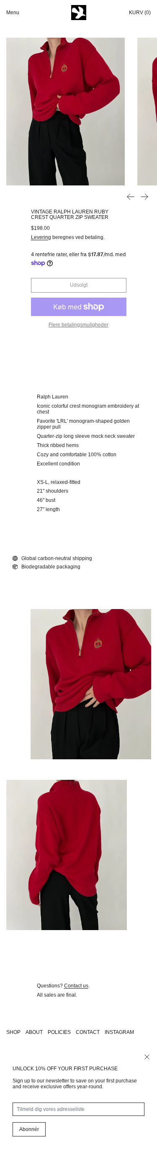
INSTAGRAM (119, 1032)
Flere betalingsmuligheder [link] (78, 325)
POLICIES (59, 1032)
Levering (41, 237)
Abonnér (29, 1129)
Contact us (76, 986)
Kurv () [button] (140, 12)
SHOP (13, 1032)
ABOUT (34, 1032)
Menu (12, 12)
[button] (65, 111)
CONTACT (88, 1032)
